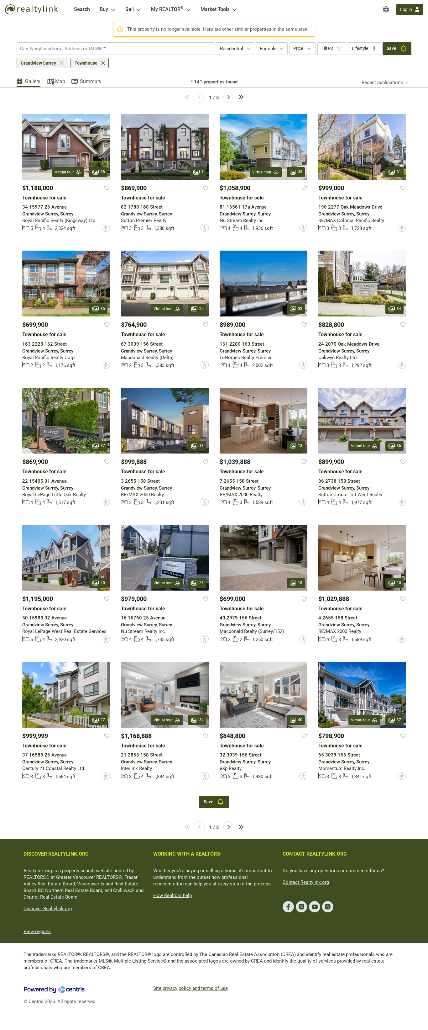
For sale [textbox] (268, 48)
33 (300, 309)
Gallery (32, 81)
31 (399, 172)
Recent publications (382, 82)
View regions (37, 931)
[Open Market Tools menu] (234, 9)
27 (103, 720)
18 (300, 583)
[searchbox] (111, 48)
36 (399, 446)
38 (103, 172)
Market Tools (215, 9)
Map (60, 81)
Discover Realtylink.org (47, 908)
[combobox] (115, 48)
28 (201, 583)
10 (399, 583)
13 (201, 446)
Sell (129, 9)
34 (399, 309)
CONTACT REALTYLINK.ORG (315, 854)
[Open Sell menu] (138, 9)
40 (103, 583)
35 (103, 309)
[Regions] (386, 9)
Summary (91, 81)
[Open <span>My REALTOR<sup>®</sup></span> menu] (188, 9)
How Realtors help (172, 895)
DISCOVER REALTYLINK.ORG (56, 854)
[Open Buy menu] (113, 9)
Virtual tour (64, 172)
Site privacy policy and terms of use (190, 988)
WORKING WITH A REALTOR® (187, 854)
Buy (104, 9)
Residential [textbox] (231, 48)
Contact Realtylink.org (306, 882)
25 (201, 309)
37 (103, 446)
